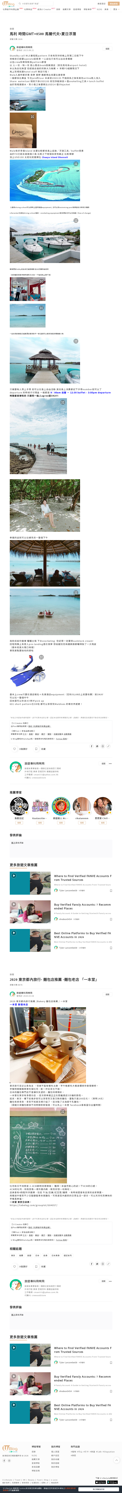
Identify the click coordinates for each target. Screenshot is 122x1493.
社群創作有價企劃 (11, 9)
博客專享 (88, 9)
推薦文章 (67, 9)
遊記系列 (68, 1255)
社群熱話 (28, 9)
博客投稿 (36, 1470)
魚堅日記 (19, 818)
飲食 (45, 1255)
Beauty (32, 1480)
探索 (58, 9)
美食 (106, 9)
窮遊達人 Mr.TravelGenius (61, 818)
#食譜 (92, 1451)
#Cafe (99, 1451)
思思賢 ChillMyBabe (103, 818)
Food (40, 1480)
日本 (37, 1255)
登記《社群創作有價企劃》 (39, 726)
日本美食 (56, 1255)
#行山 (79, 1451)
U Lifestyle (8, 1480)
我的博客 (55, 1466)
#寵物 (73, 1451)
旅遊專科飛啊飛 (24, 47)
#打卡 (86, 1451)
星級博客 (77, 9)
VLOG (99, 9)
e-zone (54, 1480)
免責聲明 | (17, 1482)
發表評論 (17, 842)
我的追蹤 (55, 1463)
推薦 (21, 1255)
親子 (43, 734)
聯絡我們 (55, 1482)
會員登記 (101, 3)
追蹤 (107, 48)
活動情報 (67, 734)
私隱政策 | (36, 1482)
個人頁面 (55, 1451)
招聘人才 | (46, 1482)
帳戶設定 (55, 1455)
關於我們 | (7, 1482)
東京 (13, 1255)
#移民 (73, 1455)
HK (25, 1480)
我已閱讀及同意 (98, 1489)
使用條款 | (27, 1482)
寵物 (49, 734)
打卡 (25, 734)
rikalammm (81, 818)
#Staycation (109, 1451)
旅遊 (12, 28)
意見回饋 (36, 1466)
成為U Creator (44, 9)
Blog (47, 1480)
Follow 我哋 (61, 738)
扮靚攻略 (57, 734)
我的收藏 (55, 1459)
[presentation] (9, 807)
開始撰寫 (114, 3)
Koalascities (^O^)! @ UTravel (40, 818)
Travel (19, 1480)
